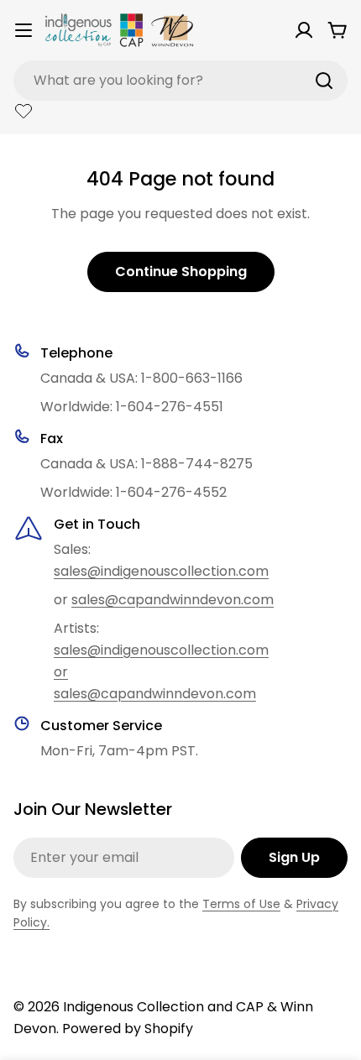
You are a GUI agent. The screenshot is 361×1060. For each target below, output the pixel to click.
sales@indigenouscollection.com (161, 571)
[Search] (324, 80)
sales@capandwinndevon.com (172, 599)
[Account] (304, 30)
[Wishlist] (23, 111)
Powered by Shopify (127, 1028)
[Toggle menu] (23, 30)
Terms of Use (241, 904)
